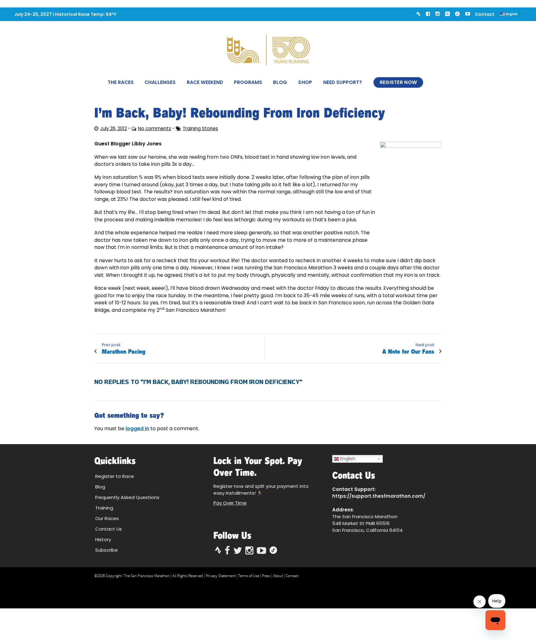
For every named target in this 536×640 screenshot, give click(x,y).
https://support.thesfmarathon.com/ (378, 496)
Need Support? (342, 82)
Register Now (398, 82)
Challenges (160, 82)
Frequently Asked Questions (127, 497)
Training (104, 508)
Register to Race (114, 476)
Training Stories (200, 128)
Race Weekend (205, 82)
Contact (484, 14)
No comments (154, 128)
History (103, 539)
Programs (248, 82)
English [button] (347, 459)
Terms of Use (248, 575)
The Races (121, 82)
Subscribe (106, 550)
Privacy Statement (220, 575)
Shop (305, 82)
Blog (280, 82)
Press (266, 575)
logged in (137, 428)
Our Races (107, 518)
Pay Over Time (230, 503)
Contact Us (108, 529)
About (278, 575)
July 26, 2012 (113, 128)
